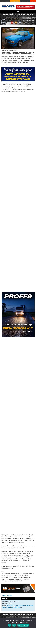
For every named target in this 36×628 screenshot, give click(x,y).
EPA (13, 605)
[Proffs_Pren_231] (18, 74)
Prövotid (4, 607)
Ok (9, 625)
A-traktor (9, 605)
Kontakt (27, 1)
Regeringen (10, 607)
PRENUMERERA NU (14, 1)
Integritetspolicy (23, 625)
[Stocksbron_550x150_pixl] (18, 588)
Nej (14, 625)
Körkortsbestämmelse (21, 605)
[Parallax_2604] (18, 314)
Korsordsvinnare (5, 1)
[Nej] (34, 623)
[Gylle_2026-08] (18, 19)
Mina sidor (22, 1)
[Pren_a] (25, 6)
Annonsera (33, 1)
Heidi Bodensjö (7, 595)
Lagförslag (30, 605)
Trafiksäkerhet (18, 607)
